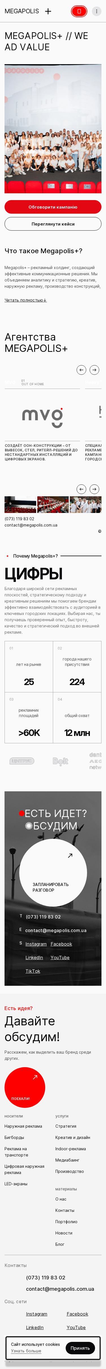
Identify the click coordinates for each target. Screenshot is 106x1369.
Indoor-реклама (70, 1148)
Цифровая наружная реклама (24, 1169)
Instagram (36, 944)
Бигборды (14, 1137)
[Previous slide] (81, 370)
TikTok (32, 971)
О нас (60, 1199)
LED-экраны (16, 1183)
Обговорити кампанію (53, 207)
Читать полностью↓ (26, 300)
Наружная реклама (23, 1126)
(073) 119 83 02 (19, 518)
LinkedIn (34, 957)
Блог (59, 1244)
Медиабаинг (67, 1160)
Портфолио (66, 1221)
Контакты (64, 1210)
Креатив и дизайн (72, 1137)
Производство (69, 1171)
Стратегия (65, 1126)
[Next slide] (94, 370)
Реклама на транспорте (16, 1151)
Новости (63, 1233)
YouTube (60, 957)
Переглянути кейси (53, 224)
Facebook (61, 944)
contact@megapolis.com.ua (31, 525)
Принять (80, 1348)
